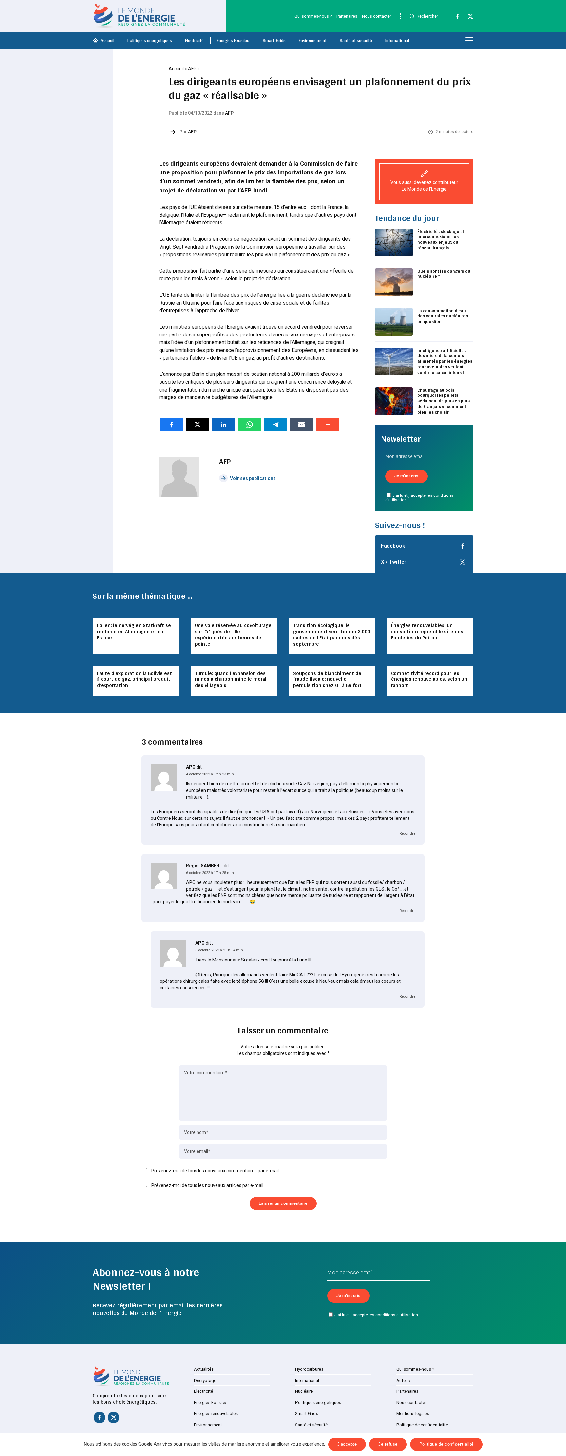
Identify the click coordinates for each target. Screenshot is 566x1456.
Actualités (204, 1369)
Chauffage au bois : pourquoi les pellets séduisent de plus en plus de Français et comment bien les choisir (443, 401)
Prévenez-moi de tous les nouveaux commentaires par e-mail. (215, 1170)
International (397, 40)
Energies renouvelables (216, 1413)
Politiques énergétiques (149, 40)
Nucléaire (304, 1391)
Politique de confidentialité (422, 1424)
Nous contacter (376, 16)
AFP (192, 68)
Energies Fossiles (233, 40)
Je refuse (388, 1444)
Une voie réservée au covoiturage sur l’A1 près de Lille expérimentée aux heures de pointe (233, 634)
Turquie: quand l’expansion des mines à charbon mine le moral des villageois (230, 679)
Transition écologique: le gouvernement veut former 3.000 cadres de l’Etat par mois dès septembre (331, 634)
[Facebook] (454, 17)
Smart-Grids (274, 40)
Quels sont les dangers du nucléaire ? (443, 274)
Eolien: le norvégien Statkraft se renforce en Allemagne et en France (134, 631)
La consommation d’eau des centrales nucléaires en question (442, 316)
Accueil (107, 40)
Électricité (194, 40)
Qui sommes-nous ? (313, 16)
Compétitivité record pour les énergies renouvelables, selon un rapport (429, 679)
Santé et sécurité (356, 40)
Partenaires (346, 16)
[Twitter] (467, 17)
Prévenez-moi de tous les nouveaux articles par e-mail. (207, 1185)
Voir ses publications (253, 478)
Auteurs (403, 1380)
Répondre (407, 833)
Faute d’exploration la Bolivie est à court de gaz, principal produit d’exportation (134, 679)
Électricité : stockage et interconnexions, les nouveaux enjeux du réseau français (440, 239)
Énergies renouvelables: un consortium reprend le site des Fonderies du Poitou (427, 631)
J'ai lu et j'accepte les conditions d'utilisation (419, 497)
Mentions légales (412, 1413)
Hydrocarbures (309, 1369)
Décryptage (205, 1380)
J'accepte (347, 1444)
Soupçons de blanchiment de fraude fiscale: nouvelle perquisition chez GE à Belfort (327, 679)
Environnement (313, 40)
